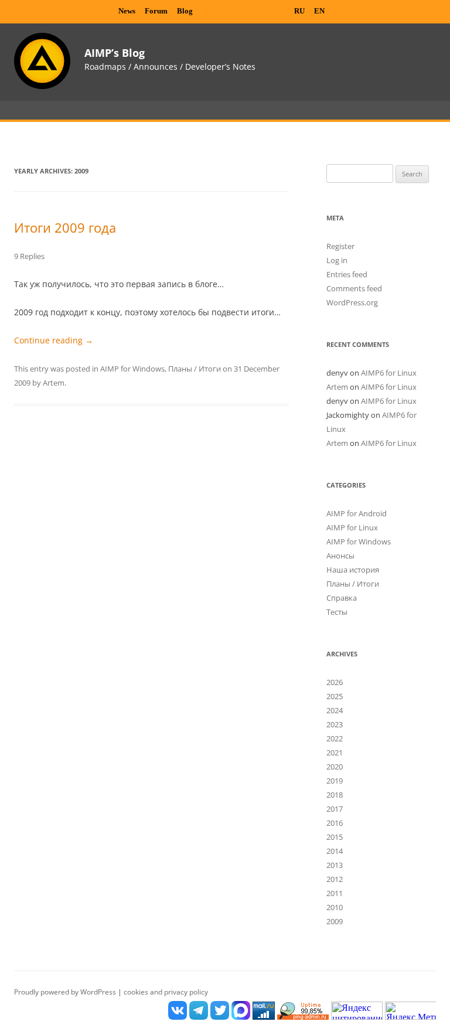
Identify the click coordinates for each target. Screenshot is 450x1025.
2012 (334, 879)
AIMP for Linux (352, 527)
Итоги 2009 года (65, 227)
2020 (334, 766)
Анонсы (340, 555)
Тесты (336, 612)
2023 (334, 724)
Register (340, 246)
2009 (334, 921)
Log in (336, 260)
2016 (334, 823)
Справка (341, 597)
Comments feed (354, 288)
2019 (334, 780)
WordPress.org (352, 302)
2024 (334, 710)
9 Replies (29, 256)
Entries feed (346, 274)
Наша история (352, 569)
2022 (334, 738)
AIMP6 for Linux (389, 372)
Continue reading (53, 340)
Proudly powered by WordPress (66, 992)
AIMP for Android (356, 513)
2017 (334, 808)
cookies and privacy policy (166, 992)
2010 (334, 907)
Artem (53, 382)
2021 (334, 752)
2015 (334, 837)
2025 (334, 696)
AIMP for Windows (132, 368)
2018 (334, 794)
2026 (334, 682)
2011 (334, 893)
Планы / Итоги (194, 368)
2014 (334, 851)
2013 (334, 865)
